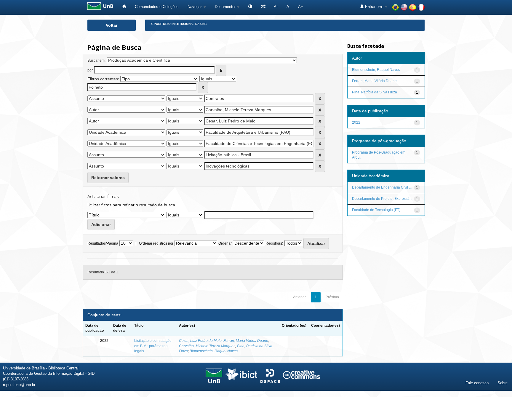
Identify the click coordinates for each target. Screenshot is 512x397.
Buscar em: (96, 60)
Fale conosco (477, 383)
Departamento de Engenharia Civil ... (382, 187)
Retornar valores (108, 177)
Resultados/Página (102, 243)
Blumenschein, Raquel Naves (214, 351)
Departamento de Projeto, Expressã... (382, 199)
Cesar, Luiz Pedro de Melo (200, 341)
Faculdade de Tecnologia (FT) (376, 210)
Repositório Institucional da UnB (178, 23)
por (90, 70)
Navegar (195, 6)
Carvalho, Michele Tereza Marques (207, 346)
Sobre (502, 383)
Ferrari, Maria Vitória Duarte (245, 341)
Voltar (111, 25)
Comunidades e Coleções (157, 6)
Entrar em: (374, 6)
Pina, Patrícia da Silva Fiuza (374, 92)
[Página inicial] (124, 6)
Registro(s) (274, 243)
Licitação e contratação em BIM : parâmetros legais (153, 346)
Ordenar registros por (156, 243)
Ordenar (225, 243)
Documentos (225, 6)
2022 (356, 122)
